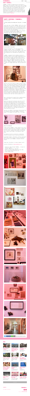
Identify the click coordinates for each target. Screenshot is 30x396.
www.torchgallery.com (18, 144)
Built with (23, 391)
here (9, 389)
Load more (15, 382)
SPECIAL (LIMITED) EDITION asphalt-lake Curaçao (6, 368)
